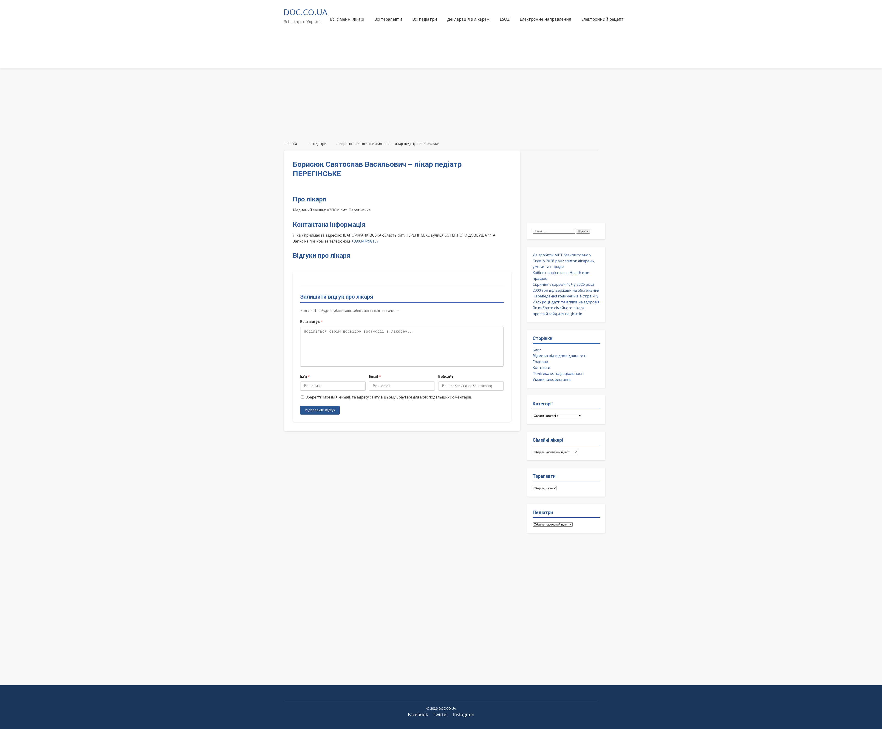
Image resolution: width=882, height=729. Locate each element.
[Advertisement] (441, 103)
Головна (540, 361)
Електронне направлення (545, 19)
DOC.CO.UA (305, 11)
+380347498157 (365, 241)
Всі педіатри (424, 19)
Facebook (418, 714)
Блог (537, 350)
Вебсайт (446, 376)
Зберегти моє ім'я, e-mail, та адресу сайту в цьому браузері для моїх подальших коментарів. (389, 397)
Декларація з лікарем (468, 19)
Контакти (541, 367)
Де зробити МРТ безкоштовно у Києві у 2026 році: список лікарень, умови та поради (564, 260)
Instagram (463, 714)
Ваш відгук (311, 321)
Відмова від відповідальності (559, 355)
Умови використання (552, 379)
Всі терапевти (388, 19)
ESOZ (505, 19)
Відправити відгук (320, 410)
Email (375, 376)
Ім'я (305, 376)
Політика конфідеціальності (558, 373)
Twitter (440, 714)
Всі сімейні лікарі (347, 19)
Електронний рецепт (602, 19)
